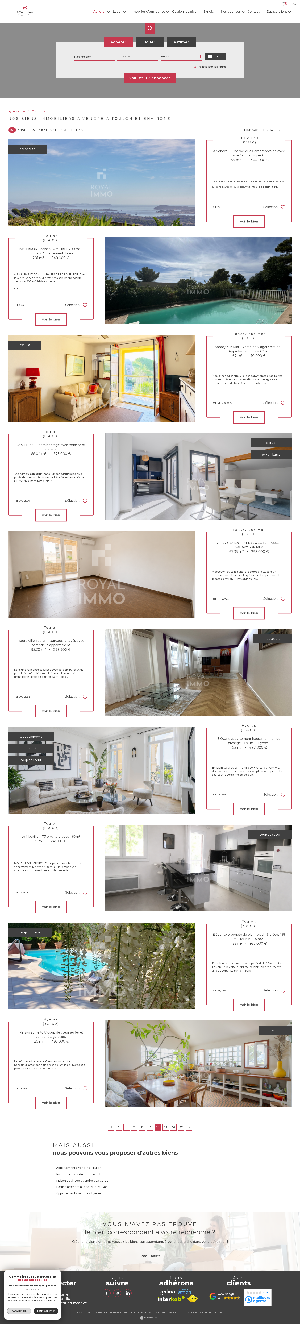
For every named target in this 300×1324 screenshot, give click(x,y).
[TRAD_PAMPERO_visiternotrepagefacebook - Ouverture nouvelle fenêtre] (106, 1293)
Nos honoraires (140, 1312)
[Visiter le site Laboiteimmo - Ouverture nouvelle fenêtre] (150, 1318)
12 (142, 1127)
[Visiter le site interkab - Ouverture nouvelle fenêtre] (171, 1298)
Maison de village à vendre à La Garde (82, 1180)
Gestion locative (184, 11)
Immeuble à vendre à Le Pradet (78, 1174)
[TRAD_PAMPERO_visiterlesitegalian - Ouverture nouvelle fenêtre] (167, 1292)
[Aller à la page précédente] (111, 1127)
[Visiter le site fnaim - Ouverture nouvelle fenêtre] (193, 1298)
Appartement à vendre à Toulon (78, 1167)
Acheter (99, 11)
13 (150, 1127)
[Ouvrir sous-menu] (108, 11)
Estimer (181, 42)
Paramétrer (19, 1311)
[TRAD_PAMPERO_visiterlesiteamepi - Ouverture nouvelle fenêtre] (185, 1292)
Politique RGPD (206, 1312)
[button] (225, 1296)
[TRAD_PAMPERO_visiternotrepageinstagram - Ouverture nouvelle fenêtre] (117, 1293)
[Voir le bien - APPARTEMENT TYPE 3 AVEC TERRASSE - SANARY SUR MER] (101, 574)
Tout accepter (46, 1311)
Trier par (250, 130)
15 (165, 1127)
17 (181, 1127)
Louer (117, 11)
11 (134, 1127)
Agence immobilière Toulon (24, 111)
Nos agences (231, 11)
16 (173, 1127)
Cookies (218, 1312)
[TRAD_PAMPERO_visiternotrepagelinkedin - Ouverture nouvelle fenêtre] (127, 1293)
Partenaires (192, 1312)
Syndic (208, 11)
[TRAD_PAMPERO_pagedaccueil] (25, 15)
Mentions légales (169, 1312)
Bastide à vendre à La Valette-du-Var (81, 1187)
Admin (182, 1312)
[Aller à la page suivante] (189, 1127)
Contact (254, 11)
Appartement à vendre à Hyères (78, 1193)
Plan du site (154, 1312)
